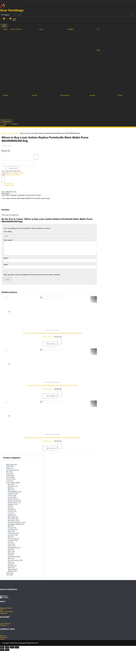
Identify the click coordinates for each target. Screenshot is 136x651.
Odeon (10, 531)
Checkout (3, 625)
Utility (9, 562)
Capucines (11, 493)
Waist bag (11, 569)
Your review (8, 240)
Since (9, 551)
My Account (6, 121)
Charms (10, 495)
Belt (9, 488)
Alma (9, 484)
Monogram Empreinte (15, 522)
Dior (7, 472)
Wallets (17, 133)
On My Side (12, 533)
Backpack (11, 486)
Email (6, 264)
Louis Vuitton (10, 133)
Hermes (8, 479)
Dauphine (11, 504)
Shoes (10, 546)
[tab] (50, 184)
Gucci (8, 477)
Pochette (11, 540)
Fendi (8, 473)
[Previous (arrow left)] (2, 650)
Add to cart (13, 168)
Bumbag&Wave (13, 491)
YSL (7, 575)
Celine (8, 466)
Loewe (8, 481)
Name (6, 258)
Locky (10, 513)
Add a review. (7, 146)
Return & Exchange (6, 611)
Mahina (10, 515)
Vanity (10, 564)
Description (10, 184)
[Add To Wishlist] (35, 157)
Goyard (8, 475)
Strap (9, 558)
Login (5, 124)
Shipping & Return (6, 608)
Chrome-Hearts (11, 470)
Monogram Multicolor (15, 524)
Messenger (11, 519)
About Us (3, 636)
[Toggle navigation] (4, 25)
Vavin (9, 567)
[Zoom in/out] (17, 647)
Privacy (2, 639)
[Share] (7, 647)
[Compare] (3, 178)
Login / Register (5, 623)
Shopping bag (12, 547)
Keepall (10, 510)
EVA (9, 506)
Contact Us (3, 637)
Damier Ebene (12, 502)
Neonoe (10, 528)
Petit (9, 537)
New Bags (11, 529)
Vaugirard (11, 566)
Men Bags (11, 517)
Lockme (10, 511)
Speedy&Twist (12, 557)
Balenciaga (10, 464)
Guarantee (3, 613)
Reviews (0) (10, 185)
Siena (10, 549)
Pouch (57, 330)
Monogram (56, 382)
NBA (9, 526)
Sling (9, 553)
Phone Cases (12, 538)
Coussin (10, 497)
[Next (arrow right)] (7, 650)
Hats (9, 508)
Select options (50, 344)
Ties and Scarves (13, 560)
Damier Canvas (13, 501)
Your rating (8, 231)
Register (15, 124)
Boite (9, 490)
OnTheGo (11, 535)
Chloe (8, 468)
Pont (9, 542)
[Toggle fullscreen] (12, 647)
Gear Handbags (12, 10)
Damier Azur (12, 499)
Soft (9, 555)
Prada (8, 573)
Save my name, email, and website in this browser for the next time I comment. (32, 274)
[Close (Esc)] (2, 647)
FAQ (1, 610)
